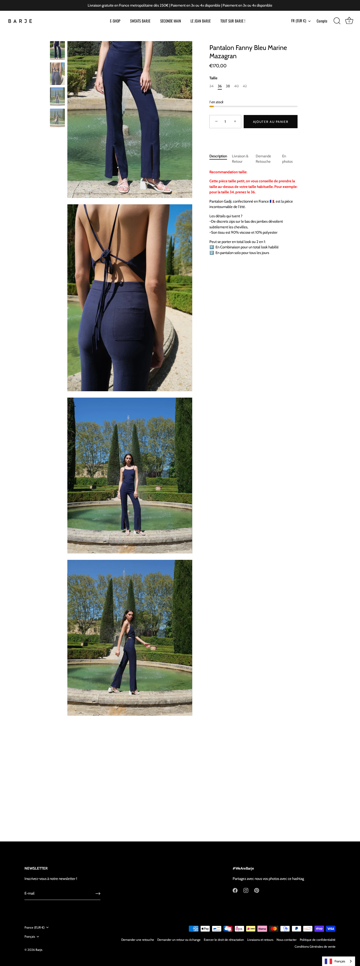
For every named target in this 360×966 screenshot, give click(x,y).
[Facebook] (235, 890)
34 (211, 86)
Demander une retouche (137, 940)
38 (228, 86)
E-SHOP (115, 20)
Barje (39, 950)
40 (236, 86)
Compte (322, 20)
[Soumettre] (98, 893)
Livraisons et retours (260, 940)
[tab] (220, 158)
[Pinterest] (256, 890)
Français (29, 936)
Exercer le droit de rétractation (224, 940)
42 (245, 86)
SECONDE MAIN (170, 20)
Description (218, 156)
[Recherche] (337, 21)
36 (220, 86)
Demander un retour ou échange (179, 940)
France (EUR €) (34, 927)
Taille (213, 78)
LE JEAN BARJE (201, 20)
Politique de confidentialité (318, 940)
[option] (57, 51)
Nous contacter (286, 940)
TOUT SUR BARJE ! (232, 20)
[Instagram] (245, 890)
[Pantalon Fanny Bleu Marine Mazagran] (57, 50)
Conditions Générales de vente (315, 946)
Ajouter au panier (270, 122)
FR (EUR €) (298, 20)
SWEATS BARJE (140, 20)
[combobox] (338, 961)
